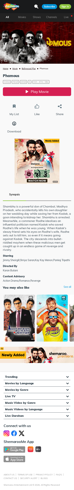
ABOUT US (9, 474)
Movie (15, 68)
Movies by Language (19, 383)
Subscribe (49, 6)
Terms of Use (25, 474)
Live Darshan (14, 415)
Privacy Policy (44, 474)
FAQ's (59, 474)
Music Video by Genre (20, 402)
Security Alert (28, 478)
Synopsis (14, 194)
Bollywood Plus (29, 68)
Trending (11, 377)
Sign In (65, 6)
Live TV (10, 396)
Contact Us (10, 478)
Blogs (44, 478)
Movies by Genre (16, 389)
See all (67, 286)
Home (5, 68)
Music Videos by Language (24, 409)
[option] (19, 318)
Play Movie (40, 91)
